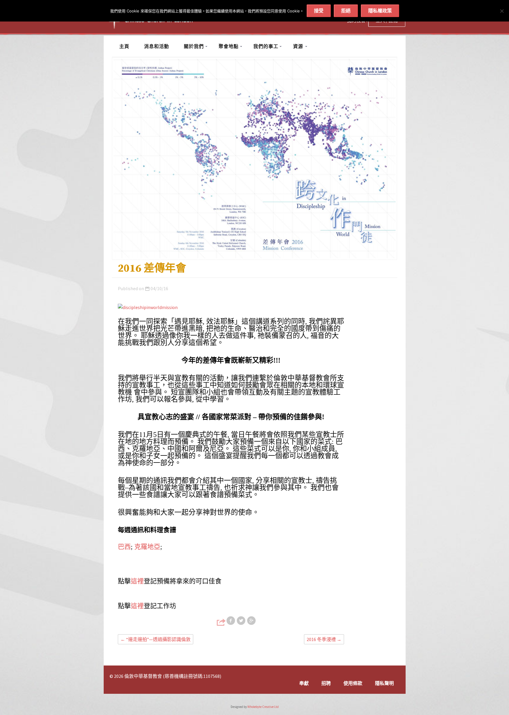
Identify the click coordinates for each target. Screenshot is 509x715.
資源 (298, 46)
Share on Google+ (252, 620)
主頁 (124, 46)
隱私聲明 (384, 683)
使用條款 (352, 683)
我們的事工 (265, 46)
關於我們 (194, 46)
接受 (318, 11)
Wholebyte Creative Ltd (263, 707)
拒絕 (346, 11)
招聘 (326, 683)
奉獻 (304, 683)
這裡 (137, 581)
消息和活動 (156, 46)
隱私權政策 (380, 11)
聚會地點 (229, 46)
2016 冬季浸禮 (324, 639)
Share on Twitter (241, 620)
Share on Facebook (231, 620)
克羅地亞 (147, 546)
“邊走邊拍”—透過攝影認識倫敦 (155, 639)
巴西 (124, 546)
